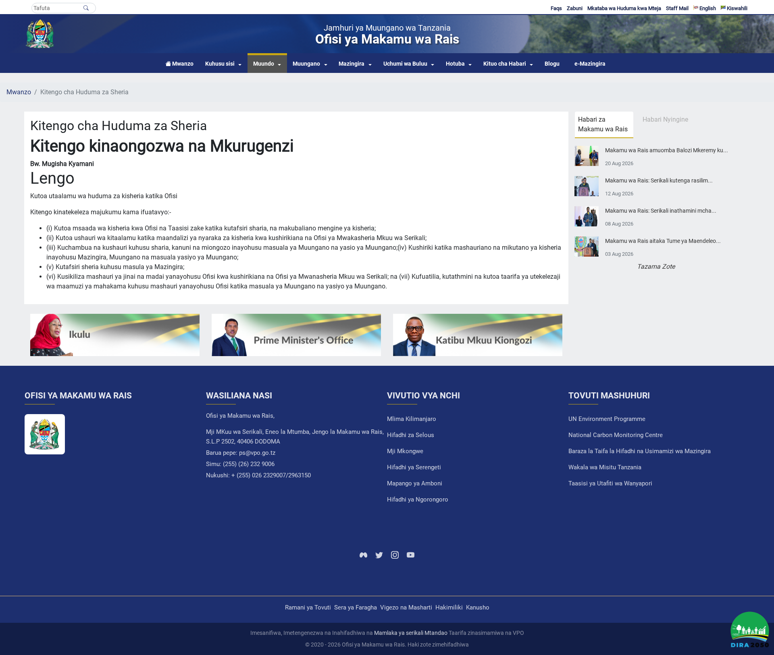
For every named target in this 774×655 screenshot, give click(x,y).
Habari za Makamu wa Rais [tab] (603, 124)
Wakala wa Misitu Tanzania (604, 467)
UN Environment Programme (606, 419)
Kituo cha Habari (504, 63)
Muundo (263, 63)
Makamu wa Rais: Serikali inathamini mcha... (660, 210)
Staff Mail (677, 8)
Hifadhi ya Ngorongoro (417, 499)
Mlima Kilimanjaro (411, 419)
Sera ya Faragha (355, 607)
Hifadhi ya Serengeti (414, 467)
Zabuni (575, 8)
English (707, 8)
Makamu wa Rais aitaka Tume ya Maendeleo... (663, 241)
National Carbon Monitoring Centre (615, 435)
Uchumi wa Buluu (405, 63)
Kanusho (477, 607)
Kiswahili (736, 8)
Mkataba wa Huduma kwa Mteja (624, 8)
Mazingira (351, 63)
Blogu (552, 63)
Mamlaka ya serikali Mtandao (410, 633)
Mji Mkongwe (405, 451)
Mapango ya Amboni (414, 483)
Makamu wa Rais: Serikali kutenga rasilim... (659, 180)
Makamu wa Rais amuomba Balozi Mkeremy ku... (666, 150)
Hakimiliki (449, 607)
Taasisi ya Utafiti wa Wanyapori (610, 483)
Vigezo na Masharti (406, 607)
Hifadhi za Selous (410, 435)
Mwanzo (18, 92)
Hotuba (455, 63)
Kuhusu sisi (220, 63)
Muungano (306, 63)
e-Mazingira (589, 63)
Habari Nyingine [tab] (665, 119)
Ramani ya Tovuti (308, 607)
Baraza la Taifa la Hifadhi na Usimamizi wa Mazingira (639, 451)
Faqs (556, 8)
